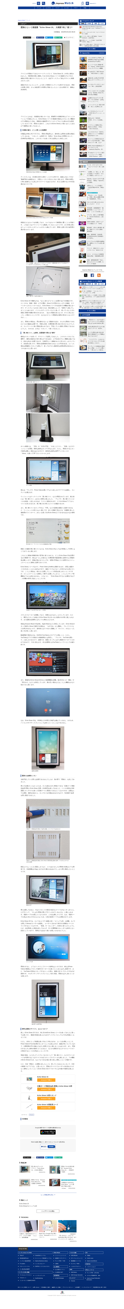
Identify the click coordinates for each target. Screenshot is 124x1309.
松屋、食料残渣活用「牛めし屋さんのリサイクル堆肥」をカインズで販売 (95, 261)
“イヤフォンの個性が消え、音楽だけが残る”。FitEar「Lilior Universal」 (96, 126)
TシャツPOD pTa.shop (93, 1272)
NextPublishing (39, 1278)
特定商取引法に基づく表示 (99, 1287)
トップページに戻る (47, 1211)
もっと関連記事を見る (47, 1195)
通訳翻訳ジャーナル (76, 1261)
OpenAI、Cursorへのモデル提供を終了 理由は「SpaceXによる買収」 (95, 180)
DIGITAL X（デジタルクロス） (42, 1266)
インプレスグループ (86, 1287)
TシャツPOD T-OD (60, 1261)
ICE (87, 1252)
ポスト (28, 37)
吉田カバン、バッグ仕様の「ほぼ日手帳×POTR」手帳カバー (95, 187)
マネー (76, 8)
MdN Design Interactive (77, 1275)
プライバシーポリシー (67, 1287)
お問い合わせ (36, 1287)
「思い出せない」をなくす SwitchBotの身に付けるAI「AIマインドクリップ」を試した (67, 1237)
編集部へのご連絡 (56, 1287)
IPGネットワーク (90, 1270)
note (60, 37)
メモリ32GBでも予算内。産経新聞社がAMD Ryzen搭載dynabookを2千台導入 (96, 59)
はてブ (50, 37)
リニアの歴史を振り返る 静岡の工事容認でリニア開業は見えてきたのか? (96, 334)
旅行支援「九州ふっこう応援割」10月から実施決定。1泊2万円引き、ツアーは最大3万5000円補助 (93, 297)
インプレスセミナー (40, 1263)
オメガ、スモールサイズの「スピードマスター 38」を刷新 (95, 166)
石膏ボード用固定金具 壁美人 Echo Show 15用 (54, 1086)
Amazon (32, 1114)
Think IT (22, 1255)
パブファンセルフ (91, 1266)
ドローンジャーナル (25, 1266)
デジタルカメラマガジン (26, 1275)
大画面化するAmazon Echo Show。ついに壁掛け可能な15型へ (67, 1184)
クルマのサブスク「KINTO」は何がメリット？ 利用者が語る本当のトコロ (96, 133)
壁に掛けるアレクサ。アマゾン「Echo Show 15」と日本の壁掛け (37, 1168)
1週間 (95, 23)
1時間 (82, 23)
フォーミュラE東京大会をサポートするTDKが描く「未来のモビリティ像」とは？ (96, 140)
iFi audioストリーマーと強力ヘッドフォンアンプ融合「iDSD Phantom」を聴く (96, 154)
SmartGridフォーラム (40, 1255)
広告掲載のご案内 (45, 1287)
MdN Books (74, 1272)
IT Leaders (22, 1263)
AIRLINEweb (74, 1255)
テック (39, 8)
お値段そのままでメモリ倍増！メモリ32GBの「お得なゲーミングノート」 (96, 99)
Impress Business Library (41, 1261)
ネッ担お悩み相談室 (25, 1269)
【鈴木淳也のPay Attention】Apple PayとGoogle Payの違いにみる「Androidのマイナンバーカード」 (93, 28)
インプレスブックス (40, 1275)
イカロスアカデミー (76, 1266)
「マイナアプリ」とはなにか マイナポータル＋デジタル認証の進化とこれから (97, 341)
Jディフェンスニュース (77, 1258)
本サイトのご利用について (24, 1287)
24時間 (89, 23)
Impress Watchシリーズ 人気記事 (92, 281)
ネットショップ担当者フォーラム (43, 1258)
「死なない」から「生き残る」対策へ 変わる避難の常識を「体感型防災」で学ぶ (95, 197)
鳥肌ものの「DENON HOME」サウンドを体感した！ (95, 119)
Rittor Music (57, 1252)
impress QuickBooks (92, 1261)
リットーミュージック (60, 1255)
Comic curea (90, 1258)
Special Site (86, 53)
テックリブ (72, 1278)
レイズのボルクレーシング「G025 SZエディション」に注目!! (96, 113)
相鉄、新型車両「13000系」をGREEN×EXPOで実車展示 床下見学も (96, 236)
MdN (71, 1269)
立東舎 (56, 1263)
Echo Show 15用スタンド (46, 1095)
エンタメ (66, 8)
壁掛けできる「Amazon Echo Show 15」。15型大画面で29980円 (38, 1181)
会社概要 (77, 1287)
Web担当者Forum (24, 1258)
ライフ (57, 8)
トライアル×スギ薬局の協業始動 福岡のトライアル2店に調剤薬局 (95, 243)
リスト (33, 37)
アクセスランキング (88, 21)
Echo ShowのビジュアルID (28, 1206)
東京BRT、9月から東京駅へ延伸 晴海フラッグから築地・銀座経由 (95, 229)
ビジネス (48, 8)
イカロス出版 (73, 1252)
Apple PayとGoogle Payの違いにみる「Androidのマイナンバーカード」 (48, 1235)
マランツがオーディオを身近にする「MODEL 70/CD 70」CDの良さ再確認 (96, 92)
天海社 (88, 1255)
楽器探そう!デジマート (60, 1258)
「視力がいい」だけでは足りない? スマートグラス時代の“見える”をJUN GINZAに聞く (96, 321)
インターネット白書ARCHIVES (27, 1280)
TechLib (73, 1281)
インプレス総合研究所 (25, 1261)
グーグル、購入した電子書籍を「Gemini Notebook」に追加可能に (95, 216)
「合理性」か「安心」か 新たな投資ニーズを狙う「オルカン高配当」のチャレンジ (95, 173)
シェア (41, 37)
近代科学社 (56, 1275)
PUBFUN (88, 1264)
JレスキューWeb (75, 1263)
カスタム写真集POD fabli (93, 1275)
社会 (85, 8)
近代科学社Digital (59, 1278)
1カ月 (102, 23)
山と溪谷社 (56, 1266)
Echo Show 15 (42, 1077)
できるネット (23, 1277)
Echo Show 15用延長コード (47, 1104)
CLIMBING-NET (59, 1272)
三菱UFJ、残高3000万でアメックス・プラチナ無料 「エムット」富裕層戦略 (28, 1235)
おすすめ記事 (86, 315)
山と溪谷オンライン (60, 1269)
